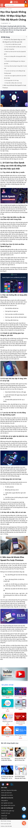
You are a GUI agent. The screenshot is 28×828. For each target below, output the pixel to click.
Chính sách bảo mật (6, 823)
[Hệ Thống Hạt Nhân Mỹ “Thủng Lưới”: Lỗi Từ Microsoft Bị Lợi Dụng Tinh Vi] (7, 770)
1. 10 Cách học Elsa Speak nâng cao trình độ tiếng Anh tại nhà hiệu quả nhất (14, 41)
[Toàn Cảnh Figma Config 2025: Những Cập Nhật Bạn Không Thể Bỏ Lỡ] (7, 752)
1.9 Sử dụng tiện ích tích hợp (11, 80)
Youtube (7, 784)
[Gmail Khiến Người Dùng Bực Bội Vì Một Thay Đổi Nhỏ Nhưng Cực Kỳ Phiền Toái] (21, 770)
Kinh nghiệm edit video (7, 803)
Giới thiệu (4, 787)
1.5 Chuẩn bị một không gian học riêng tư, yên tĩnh (14, 62)
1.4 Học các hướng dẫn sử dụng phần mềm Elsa (15, 57)
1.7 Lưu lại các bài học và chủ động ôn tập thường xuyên (14, 72)
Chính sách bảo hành (6, 792)
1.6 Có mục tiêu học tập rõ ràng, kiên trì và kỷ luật (15, 67)
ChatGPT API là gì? (5, 813)
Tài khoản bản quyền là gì (7, 810)
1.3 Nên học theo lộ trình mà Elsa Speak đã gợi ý (15, 53)
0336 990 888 (8, 826)
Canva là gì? (4, 815)
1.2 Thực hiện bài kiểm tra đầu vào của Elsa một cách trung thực (15, 48)
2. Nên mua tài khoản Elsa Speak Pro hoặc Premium (14, 86)
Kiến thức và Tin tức (7, 798)
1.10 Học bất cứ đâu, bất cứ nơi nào (13, 83)
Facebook (3, 784)
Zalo (12, 784)
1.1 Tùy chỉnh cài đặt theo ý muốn (12, 44)
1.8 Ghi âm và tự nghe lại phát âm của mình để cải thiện (15, 77)
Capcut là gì (4, 818)
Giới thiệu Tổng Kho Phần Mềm (9, 790)
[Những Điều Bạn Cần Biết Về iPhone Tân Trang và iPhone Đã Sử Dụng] (21, 752)
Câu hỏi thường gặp (7, 808)
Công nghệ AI (4, 800)
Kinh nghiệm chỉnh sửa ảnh (8, 805)
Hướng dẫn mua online (7, 795)
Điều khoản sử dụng (6, 821)
